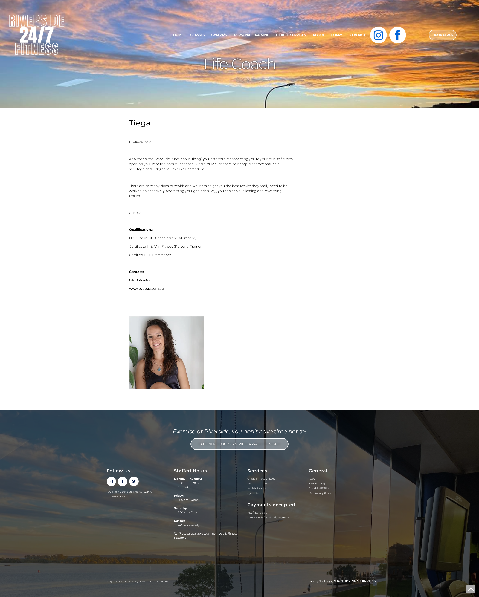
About (318, 35)
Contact (357, 35)
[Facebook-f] (122, 481)
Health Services (291, 35)
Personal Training (251, 35)
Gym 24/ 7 (219, 35)
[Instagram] (111, 481)
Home (178, 35)
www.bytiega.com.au (146, 289)
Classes (197, 35)
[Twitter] (133, 481)
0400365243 (139, 280)
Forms (337, 35)
